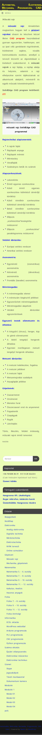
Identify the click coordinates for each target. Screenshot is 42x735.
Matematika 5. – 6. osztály (19, 571)
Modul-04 (11, 706)
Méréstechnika (13, 538)
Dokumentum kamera (17, 681)
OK (35, 459)
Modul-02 (11, 698)
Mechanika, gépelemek (17, 563)
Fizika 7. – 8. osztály (16, 601)
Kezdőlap (9, 521)
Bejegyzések (10, 517)
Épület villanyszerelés (16, 651)
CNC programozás (15, 639)
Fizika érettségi (14, 614)
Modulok (9, 685)
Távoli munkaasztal (15, 677)
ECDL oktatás (13, 622)
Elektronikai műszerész (17, 656)
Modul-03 (11, 702)
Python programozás (16, 643)
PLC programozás (15, 635)
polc (7, 710)
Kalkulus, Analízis (14, 588)
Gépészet (9, 555)
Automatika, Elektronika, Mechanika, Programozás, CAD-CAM (22, 7)
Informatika (10, 618)
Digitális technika (15, 533)
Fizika (7, 597)
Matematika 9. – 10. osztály (19, 580)
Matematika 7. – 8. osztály (19, 576)
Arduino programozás (17, 630)
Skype (9, 668)
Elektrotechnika (14, 542)
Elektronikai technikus (17, 660)
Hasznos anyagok (14, 592)
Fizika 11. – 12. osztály (17, 609)
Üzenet (8, 664)
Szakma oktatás (12, 647)
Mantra (23, 729)
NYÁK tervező (13, 546)
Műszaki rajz (12, 559)
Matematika (10, 567)
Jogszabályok (12, 673)
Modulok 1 (9, 689)
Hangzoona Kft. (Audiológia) (16, 495)
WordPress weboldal (16, 626)
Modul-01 (11, 694)
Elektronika (10, 525)
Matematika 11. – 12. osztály (20, 584)
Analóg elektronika (15, 529)
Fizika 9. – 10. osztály (16, 605)
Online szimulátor (15, 550)
